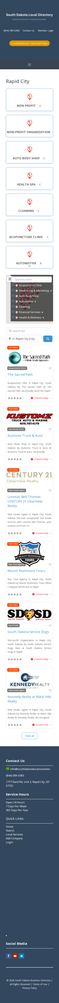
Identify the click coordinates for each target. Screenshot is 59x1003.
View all (29, 736)
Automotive (26, 301)
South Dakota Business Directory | (33, 980)
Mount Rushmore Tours (26, 571)
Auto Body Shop (29, 296)
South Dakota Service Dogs (28, 632)
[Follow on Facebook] (8, 956)
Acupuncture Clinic (30, 285)
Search (10, 830)
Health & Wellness (30, 317)
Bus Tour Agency (16, 564)
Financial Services (29, 312)
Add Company (14, 838)
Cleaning (24, 307)
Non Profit (13, 625)
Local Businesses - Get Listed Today (29, 43)
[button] (41, 398)
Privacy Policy (29, 987)
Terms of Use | (41, 984)
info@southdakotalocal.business (30, 769)
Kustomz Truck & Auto (25, 435)
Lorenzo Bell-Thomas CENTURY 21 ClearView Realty (25, 501)
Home (9, 826)
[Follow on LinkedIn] (21, 956)
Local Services (14, 834)
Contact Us (28, 30)
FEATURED (13, 347)
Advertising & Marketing (34, 290)
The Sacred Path (20, 374)
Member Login (45, 30)
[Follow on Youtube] (15, 956)
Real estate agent (17, 490)
